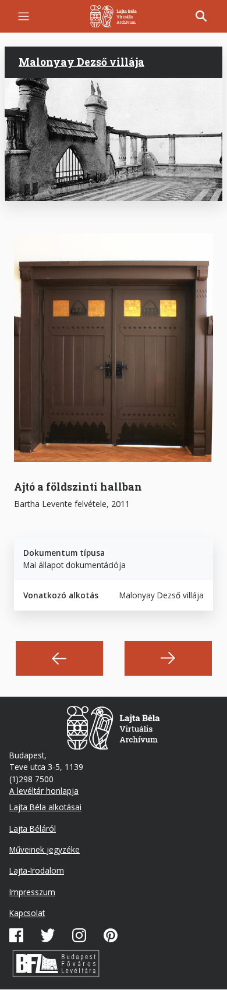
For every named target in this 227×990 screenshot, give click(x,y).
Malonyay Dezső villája (81, 62)
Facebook (16, 935)
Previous (59, 658)
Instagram (79, 935)
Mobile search (201, 16)
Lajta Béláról (32, 828)
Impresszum (32, 891)
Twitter (48, 935)
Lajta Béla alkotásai (45, 806)
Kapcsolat (27, 912)
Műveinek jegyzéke (44, 849)
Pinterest (111, 935)
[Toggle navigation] (23, 16)
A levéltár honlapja (44, 790)
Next (168, 658)
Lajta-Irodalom (36, 870)
